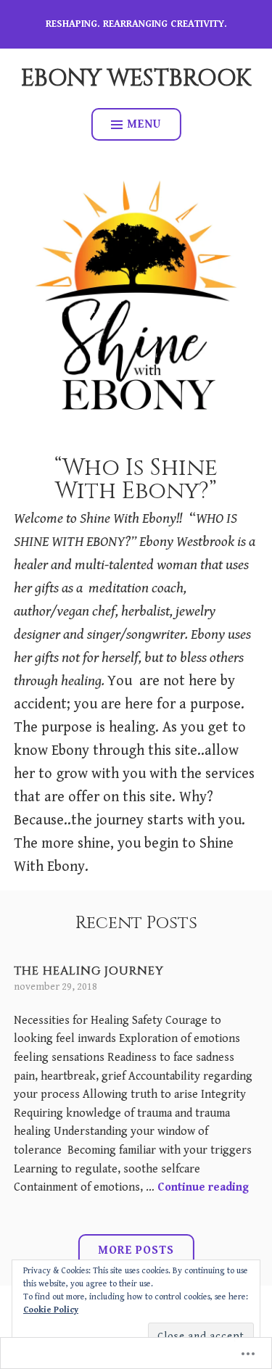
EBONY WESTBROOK (136, 78)
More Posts (136, 1250)
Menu (144, 124)
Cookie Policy (50, 1310)
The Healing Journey (89, 971)
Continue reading (203, 1187)
